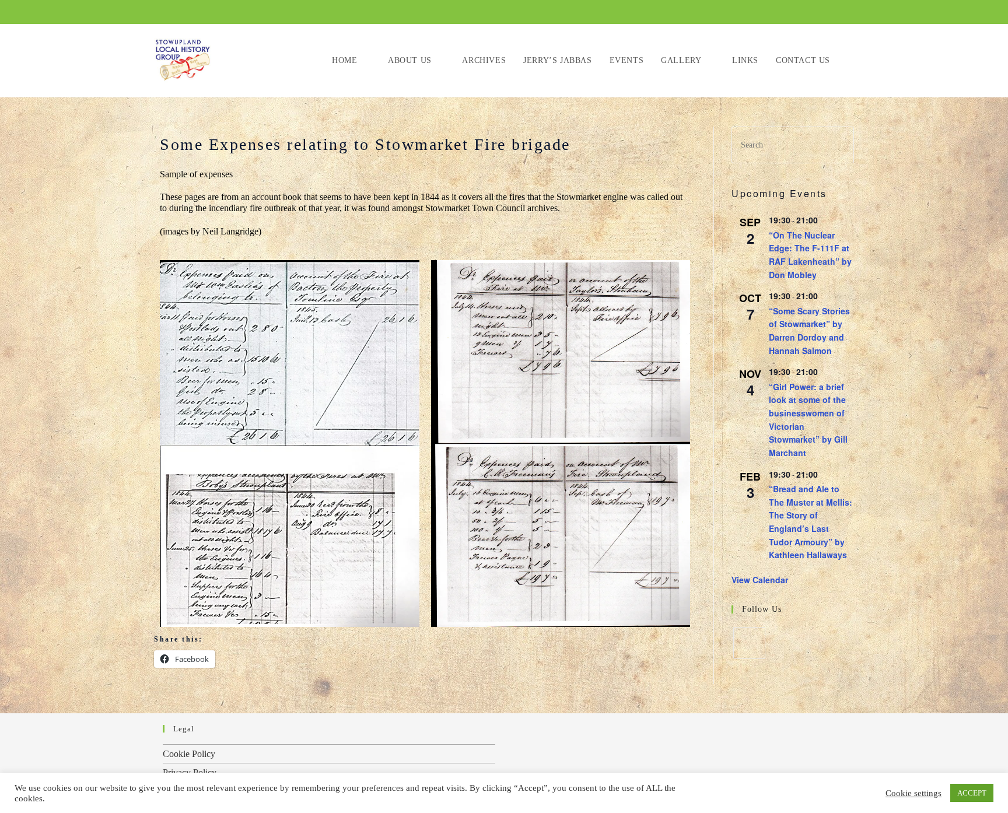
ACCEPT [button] (971, 793)
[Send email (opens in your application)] (846, 13)
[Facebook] (749, 643)
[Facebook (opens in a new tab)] (830, 13)
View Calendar (760, 580)
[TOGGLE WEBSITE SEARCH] (851, 60)
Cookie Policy (189, 754)
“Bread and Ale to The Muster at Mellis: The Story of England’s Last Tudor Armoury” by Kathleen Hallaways (810, 521)
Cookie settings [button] (914, 793)
